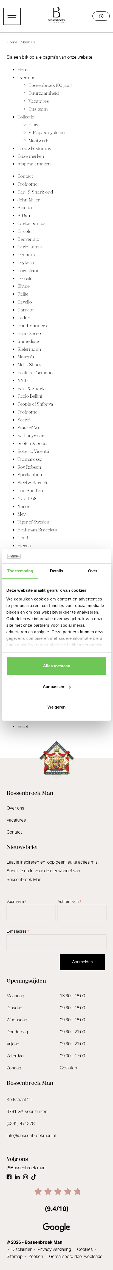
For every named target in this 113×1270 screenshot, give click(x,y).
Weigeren (56, 707)
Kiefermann (29, 349)
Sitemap (27, 42)
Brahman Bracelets (37, 530)
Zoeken (36, 1256)
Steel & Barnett (32, 482)
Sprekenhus (30, 474)
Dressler (26, 278)
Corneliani (28, 270)
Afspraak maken (34, 163)
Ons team (38, 109)
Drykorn (26, 262)
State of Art (28, 427)
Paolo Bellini (30, 396)
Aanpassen (53, 686)
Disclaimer (22, 1249)
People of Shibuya (35, 404)
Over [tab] (92, 571)
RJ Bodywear (31, 435)
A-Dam (25, 215)
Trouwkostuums (34, 148)
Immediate (28, 341)
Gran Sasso (29, 333)
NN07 (23, 380)
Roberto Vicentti (33, 451)
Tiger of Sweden (33, 522)
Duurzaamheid (44, 93)
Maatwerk (39, 140)
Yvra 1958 (27, 498)
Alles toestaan (56, 666)
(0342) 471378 (21, 1124)
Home (12, 42)
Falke (23, 294)
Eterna (24, 545)
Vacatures (39, 101)
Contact (25, 176)
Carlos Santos (32, 223)
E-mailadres (18, 931)
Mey (22, 514)
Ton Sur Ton (30, 490)
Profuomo (28, 184)
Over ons (26, 77)
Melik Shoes (29, 364)
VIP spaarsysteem (47, 132)
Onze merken (31, 156)
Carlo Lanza (30, 246)
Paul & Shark (31, 388)
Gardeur (26, 310)
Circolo (25, 231)
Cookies (85, 1249)
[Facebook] (9, 1174)
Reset (23, 726)
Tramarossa (30, 459)
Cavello (25, 302)
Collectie (26, 117)
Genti (23, 537)
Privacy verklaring (55, 1249)
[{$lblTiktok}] (33, 1174)
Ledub (24, 317)
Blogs (34, 124)
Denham (26, 254)
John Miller (29, 200)
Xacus (24, 506)
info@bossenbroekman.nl (31, 1136)
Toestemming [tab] (20, 571)
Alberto (25, 207)
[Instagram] (25, 1174)
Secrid (24, 420)
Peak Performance (36, 372)
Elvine (24, 286)
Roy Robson (29, 467)
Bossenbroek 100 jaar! (50, 85)
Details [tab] (56, 571)
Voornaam (17, 902)
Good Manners (32, 325)
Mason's (26, 356)
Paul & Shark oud (35, 192)
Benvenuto (28, 239)
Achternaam (70, 902)
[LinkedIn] (17, 1174)
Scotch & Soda (32, 443)
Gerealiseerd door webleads (75, 1256)
